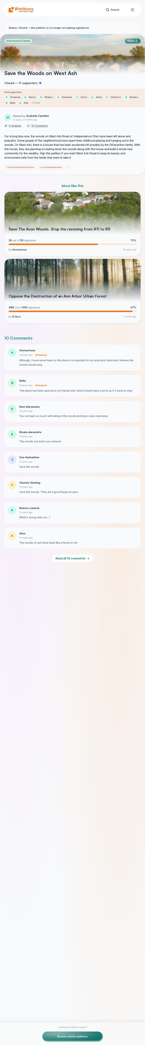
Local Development (50, 167)
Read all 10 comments (72, 558)
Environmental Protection (20, 167)
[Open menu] (132, 10)
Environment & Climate (18, 41)
